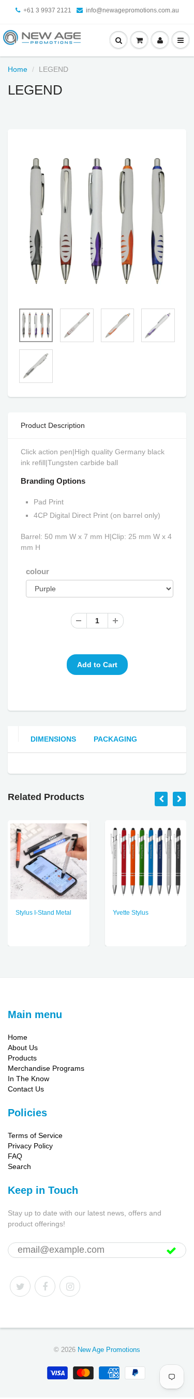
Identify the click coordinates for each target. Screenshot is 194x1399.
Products (22, 1058)
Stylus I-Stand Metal (43, 912)
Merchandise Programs (46, 1068)
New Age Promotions (109, 1350)
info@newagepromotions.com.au (132, 10)
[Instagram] (69, 1286)
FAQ (15, 1156)
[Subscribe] (171, 1250)
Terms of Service (35, 1135)
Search (19, 1166)
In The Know (28, 1078)
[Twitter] (20, 1286)
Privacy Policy (30, 1146)
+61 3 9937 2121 (47, 10)
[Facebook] (45, 1286)
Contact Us (26, 1089)
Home (17, 69)
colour (37, 571)
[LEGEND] (97, 221)
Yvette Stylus (130, 912)
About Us (23, 1047)
